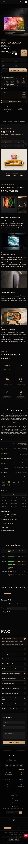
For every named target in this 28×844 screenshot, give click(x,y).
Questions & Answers (17, 592)
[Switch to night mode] (25, 143)
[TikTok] (17, 765)
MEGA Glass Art (7, 777)
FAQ (21, 774)
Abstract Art (6, 4)
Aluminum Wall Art (7, 774)
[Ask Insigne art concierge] (26, 835)
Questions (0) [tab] (20, 604)
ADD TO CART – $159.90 (18, 70)
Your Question (5, 730)
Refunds (15, 834)
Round (7, 784)
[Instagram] (6, 765)
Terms (11, 834)
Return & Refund (14, 800)
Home (2, 4)
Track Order (14, 795)
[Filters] (3, 608)
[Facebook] (10, 765)
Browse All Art (20, 786)
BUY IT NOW (14, 74)
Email (4, 725)
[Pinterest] (14, 765)
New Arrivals (7, 789)
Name (4, 719)
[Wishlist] (15, 2)
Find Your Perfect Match (15, 101)
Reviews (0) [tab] (8, 604)
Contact (21, 777)
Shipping (20, 834)
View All (25, 634)
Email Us (8, 827)
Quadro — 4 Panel (7, 781)
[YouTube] (21, 765)
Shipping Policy (14, 798)
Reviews (7, 592)
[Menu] (26, 2)
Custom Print (7, 786)
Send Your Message (14, 742)
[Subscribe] (20, 812)
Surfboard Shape (7, 779)
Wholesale (20, 781)
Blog (21, 784)
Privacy (7, 834)
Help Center (14, 802)
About (20, 772)
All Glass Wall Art (7, 772)
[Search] (18, 2)
